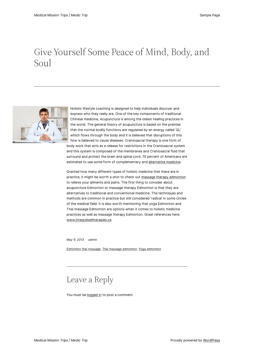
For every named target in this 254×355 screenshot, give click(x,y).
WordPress (211, 340)
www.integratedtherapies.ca (89, 220)
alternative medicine (164, 162)
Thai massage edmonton (119, 249)
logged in (94, 295)
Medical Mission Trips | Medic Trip (61, 15)
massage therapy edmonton (163, 177)
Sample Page (210, 15)
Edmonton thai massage (84, 249)
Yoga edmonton (150, 249)
